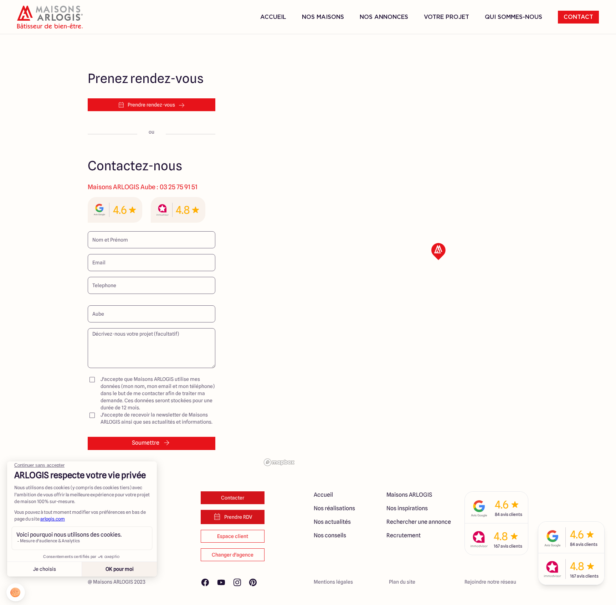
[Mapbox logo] (279, 462)
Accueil (273, 17)
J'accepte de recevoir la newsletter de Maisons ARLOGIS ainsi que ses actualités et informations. (156, 418)
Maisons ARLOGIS (409, 494)
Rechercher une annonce (418, 521)
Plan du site (402, 582)
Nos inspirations (407, 508)
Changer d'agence (232, 555)
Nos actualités (332, 521)
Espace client (232, 536)
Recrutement (403, 535)
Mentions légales (333, 582)
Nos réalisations (334, 508)
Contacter (232, 498)
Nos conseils (330, 535)
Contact (578, 17)
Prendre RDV (238, 517)
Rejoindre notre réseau (490, 582)
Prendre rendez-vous (151, 105)
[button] (438, 251)
